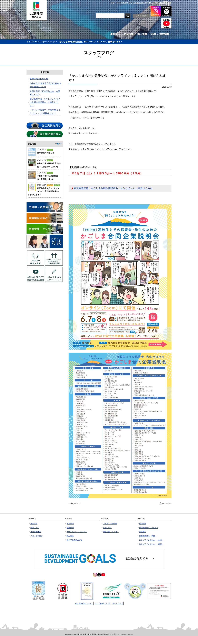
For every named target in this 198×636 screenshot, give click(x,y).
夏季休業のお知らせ (39, 78)
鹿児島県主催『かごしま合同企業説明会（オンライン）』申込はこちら (113, 188)
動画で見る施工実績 (74, 540)
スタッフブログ (48, 41)
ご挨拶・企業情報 (110, 524)
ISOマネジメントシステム (77, 532)
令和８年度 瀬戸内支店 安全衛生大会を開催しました (45, 85)
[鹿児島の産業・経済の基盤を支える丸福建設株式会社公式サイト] (37, 10)
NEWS (50, 185)
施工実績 (70, 536)
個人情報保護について (84, 604)
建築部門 (70, 528)
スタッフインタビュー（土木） (151, 540)
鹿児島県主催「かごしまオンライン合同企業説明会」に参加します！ (45, 102)
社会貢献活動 (35, 532)
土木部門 (70, 524)
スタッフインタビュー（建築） (151, 544)
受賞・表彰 (34, 528)
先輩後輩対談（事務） (148, 536)
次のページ (165, 503)
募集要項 (142, 532)
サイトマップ (117, 604)
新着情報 (33, 524)
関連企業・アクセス (111, 532)
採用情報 (142, 524)
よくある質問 (141, 16)
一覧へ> (58, 144)
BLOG (49, 150)
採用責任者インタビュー (148, 528)
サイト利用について (102, 604)
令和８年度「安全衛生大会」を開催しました (45, 93)
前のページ (75, 503)
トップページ (33, 41)
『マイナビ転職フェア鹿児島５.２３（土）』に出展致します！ (45, 111)
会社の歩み (107, 528)
